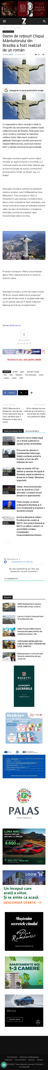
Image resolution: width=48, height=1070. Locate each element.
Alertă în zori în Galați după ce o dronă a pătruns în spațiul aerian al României (30, 441)
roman (41, 375)
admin (11, 54)
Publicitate (8, 1060)
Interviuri (31, 1060)
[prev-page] (4, 541)
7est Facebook (12, 1057)
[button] (4, 21)
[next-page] (8, 541)
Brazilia (15, 372)
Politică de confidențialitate (29, 1057)
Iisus (5, 375)
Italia (11, 375)
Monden (40, 1060)
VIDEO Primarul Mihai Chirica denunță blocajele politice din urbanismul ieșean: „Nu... (29, 631)
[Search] (44, 21)
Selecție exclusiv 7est (13, 431)
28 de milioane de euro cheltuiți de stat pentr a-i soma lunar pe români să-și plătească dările (34, 412)
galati (22, 372)
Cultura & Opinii (20, 1060)
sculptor (6, 378)
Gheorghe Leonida (33, 372)
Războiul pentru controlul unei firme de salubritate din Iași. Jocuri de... (30, 656)
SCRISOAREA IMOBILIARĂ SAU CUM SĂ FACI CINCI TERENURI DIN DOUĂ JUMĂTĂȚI (31, 643)
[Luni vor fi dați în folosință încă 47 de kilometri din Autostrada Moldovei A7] (9, 619)
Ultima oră (6, 508)
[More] (31, 392)
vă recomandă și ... (32, 431)
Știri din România (6, 443)
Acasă (5, 27)
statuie (14, 378)
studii (21, 378)
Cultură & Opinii (15, 27)
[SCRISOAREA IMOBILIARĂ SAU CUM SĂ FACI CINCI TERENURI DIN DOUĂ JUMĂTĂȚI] (9, 644)
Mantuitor (18, 375)
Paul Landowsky (30, 375)
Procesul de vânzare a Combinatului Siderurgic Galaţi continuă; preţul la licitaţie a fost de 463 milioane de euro (29, 456)
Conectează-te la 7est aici (21, 562)
